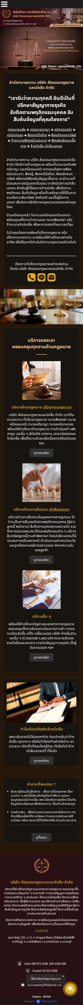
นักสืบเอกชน (59, 509)
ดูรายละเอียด (41, 453)
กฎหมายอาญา (40, 129)
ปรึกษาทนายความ (57, 407)
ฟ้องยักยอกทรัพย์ (63, 135)
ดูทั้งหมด (41, 837)
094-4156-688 (57, 964)
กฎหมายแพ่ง (17, 129)
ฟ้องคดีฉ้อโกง (37, 135)
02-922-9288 (49, 971)
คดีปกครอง (15, 135)
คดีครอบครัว (63, 129)
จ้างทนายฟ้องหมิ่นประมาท (29, 140)
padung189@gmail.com (48, 985)
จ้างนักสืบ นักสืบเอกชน (46, 146)
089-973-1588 (39, 964)
